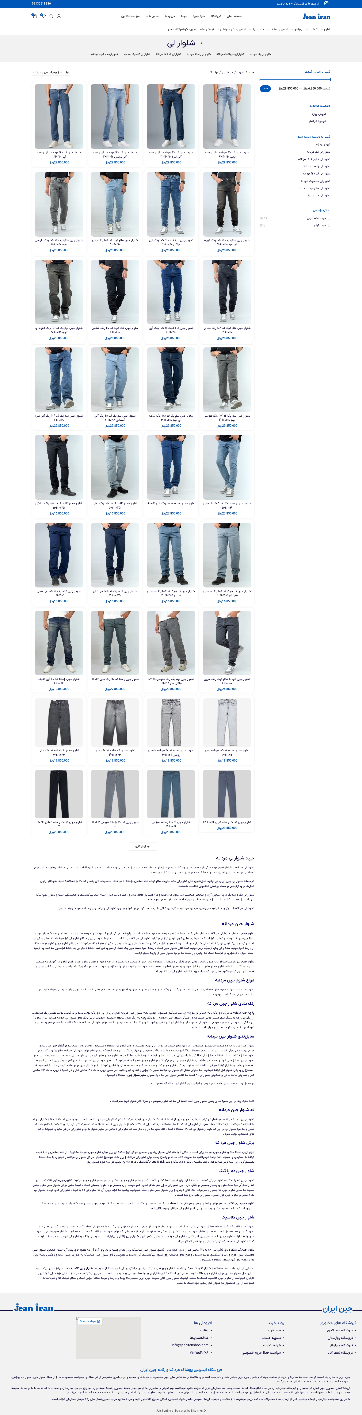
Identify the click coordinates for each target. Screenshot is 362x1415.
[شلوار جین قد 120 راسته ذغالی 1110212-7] (59, 794)
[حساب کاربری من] (59, 16)
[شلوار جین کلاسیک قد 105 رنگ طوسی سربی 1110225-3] (171, 555)
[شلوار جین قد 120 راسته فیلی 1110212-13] (227, 794)
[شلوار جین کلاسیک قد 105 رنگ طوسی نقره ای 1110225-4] (227, 555)
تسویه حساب (271, 1338)
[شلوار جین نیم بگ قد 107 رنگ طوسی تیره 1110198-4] (227, 379)
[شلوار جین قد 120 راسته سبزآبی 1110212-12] (171, 794)
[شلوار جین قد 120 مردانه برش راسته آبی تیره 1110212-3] (171, 116)
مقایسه (203, 1330)
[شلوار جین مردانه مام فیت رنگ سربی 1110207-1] (227, 643)
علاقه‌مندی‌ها (199, 1338)
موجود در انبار (317, 121)
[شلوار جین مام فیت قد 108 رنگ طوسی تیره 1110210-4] (59, 204)
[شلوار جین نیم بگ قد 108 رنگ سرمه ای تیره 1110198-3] (171, 379)
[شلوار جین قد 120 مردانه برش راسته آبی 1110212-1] (59, 116)
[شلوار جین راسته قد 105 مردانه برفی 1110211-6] (227, 722)
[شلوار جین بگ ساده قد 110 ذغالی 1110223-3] (59, 722)
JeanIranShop (164, 1411)
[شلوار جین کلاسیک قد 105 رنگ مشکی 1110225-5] (59, 467)
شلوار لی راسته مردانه (316, 166)
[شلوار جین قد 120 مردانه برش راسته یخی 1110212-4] (227, 116)
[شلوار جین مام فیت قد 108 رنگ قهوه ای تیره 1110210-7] (227, 204)
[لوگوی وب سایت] (316, 16)
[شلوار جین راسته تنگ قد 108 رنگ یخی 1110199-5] (227, 467)
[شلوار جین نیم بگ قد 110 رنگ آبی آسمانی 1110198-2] (115, 379)
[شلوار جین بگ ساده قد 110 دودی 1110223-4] (115, 722)
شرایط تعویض (271, 1345)
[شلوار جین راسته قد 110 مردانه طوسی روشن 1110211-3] (171, 722)
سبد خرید (274, 1330)
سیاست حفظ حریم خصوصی (261, 1353)
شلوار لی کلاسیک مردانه (315, 181)
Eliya (193, 1411)
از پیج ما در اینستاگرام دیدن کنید (298, 4)
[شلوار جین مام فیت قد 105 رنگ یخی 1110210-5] (115, 204)
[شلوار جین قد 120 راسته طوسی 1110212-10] (115, 794)
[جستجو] (51, 16)
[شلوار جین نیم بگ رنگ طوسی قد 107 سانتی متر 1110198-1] (171, 643)
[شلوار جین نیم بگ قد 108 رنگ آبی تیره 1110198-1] (59, 379)
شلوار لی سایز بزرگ (318, 195)
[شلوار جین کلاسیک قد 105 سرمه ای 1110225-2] (115, 555)
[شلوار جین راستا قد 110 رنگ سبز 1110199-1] (115, 643)
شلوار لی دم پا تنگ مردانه (314, 159)
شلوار (240, 73)
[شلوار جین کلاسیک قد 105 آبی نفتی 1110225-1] (59, 555)
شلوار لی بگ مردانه (318, 152)
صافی (265, 88)
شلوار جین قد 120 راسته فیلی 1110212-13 (227, 822)
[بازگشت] (200, 43)
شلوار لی (227, 73)
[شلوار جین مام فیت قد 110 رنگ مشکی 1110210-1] (115, 292)
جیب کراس (319, 225)
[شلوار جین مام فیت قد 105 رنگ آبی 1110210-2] (171, 292)
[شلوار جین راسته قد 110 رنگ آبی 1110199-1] (171, 467)
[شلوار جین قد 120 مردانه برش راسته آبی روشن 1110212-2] (115, 116)
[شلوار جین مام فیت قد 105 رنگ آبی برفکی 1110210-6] (171, 204)
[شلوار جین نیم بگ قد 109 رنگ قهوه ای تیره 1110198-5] (59, 292)
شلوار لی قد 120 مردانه (316, 174)
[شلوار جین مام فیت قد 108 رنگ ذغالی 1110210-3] (227, 292)
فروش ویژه (319, 114)
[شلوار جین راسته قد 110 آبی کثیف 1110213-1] (59, 643)
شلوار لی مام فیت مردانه (315, 188)
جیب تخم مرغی (316, 218)
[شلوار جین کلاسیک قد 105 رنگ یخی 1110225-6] (115, 467)
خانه (251, 73)
